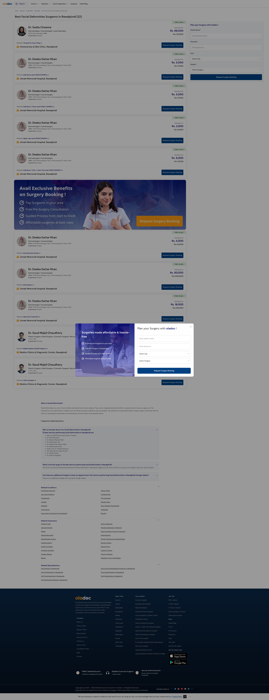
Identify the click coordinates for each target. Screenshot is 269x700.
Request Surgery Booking (164, 371)
